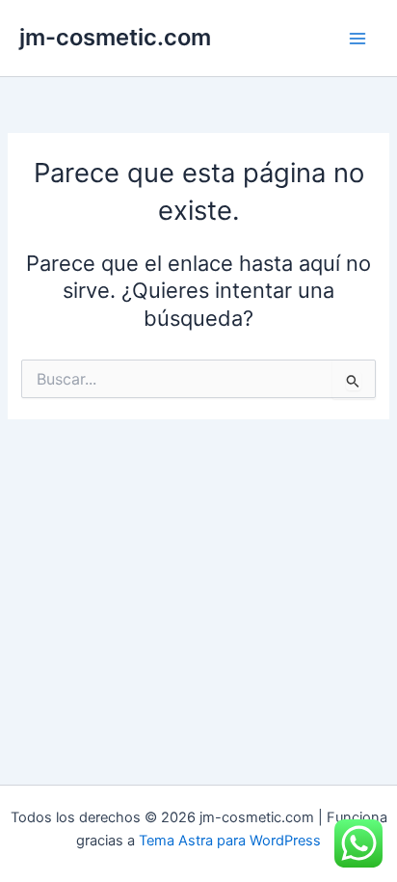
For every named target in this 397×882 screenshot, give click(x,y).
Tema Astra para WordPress (230, 840)
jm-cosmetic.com (115, 37)
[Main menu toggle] (357, 38)
